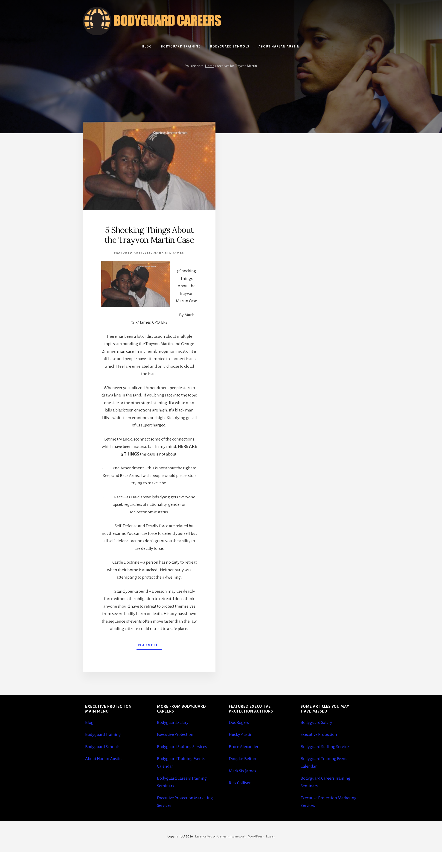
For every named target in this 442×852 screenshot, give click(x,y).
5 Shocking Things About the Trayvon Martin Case (149, 235)
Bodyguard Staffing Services (182, 746)
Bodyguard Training (103, 734)
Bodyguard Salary (173, 722)
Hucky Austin (241, 734)
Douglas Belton (242, 758)
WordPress (256, 836)
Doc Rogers (239, 722)
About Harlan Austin (103, 758)
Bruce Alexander (244, 746)
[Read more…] (149, 646)
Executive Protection (175, 734)
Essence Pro (203, 836)
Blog (89, 722)
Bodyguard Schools (102, 746)
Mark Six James (169, 252)
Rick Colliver (240, 783)
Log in (270, 836)
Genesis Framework (231, 836)
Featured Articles (132, 252)
